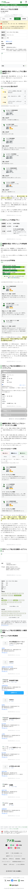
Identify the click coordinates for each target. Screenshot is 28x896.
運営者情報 (17, 858)
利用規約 (23, 858)
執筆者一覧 (5, 858)
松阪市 (13, 6)
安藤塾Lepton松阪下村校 (7, 667)
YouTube (18, 848)
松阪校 (3, 648)
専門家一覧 (11, 858)
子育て (11, 848)
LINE (13, 845)
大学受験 (20, 845)
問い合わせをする (4, 625)
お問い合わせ (11, 864)
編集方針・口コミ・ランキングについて (14, 855)
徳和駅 (16, 6)
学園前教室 (4, 809)
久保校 (3, 734)
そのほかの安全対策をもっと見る (14, 617)
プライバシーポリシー (6, 861)
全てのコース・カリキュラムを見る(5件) (17, 419)
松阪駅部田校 (5, 685)
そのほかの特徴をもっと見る (14, 606)
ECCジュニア (9, 41)
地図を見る (5, 652)
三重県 (10, 6)
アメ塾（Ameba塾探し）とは (16, 853)
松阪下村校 (4, 771)
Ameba (8, 880)
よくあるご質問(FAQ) (20, 864)
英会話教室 (6, 6)
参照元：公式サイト (23, 385)
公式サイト (14, 693)
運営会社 (5, 864)
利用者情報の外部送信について (18, 861)
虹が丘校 (4, 723)
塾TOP (2, 6)
